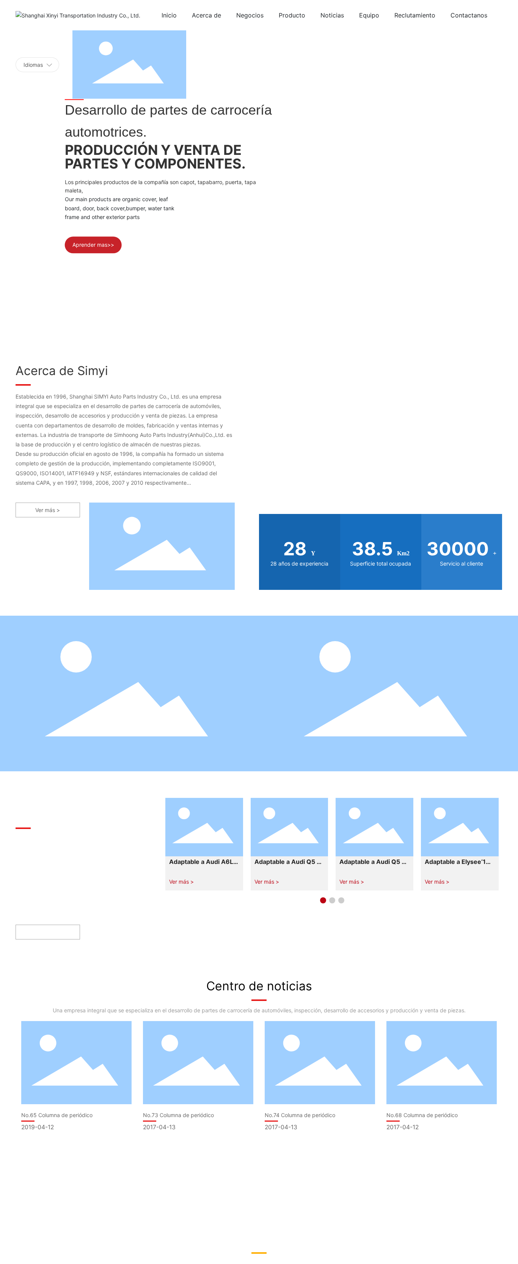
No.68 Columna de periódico (422, 1115)
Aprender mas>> (93, 245)
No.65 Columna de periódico (57, 1115)
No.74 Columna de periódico (300, 1115)
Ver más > (181, 881)
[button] (323, 900)
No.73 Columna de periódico (178, 1115)
